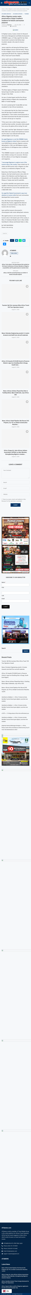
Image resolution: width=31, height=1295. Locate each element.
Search (4, 648)
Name (3, 582)
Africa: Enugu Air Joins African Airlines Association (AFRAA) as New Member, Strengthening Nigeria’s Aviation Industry (15, 1276)
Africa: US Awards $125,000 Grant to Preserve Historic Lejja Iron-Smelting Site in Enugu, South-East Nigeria (15, 675)
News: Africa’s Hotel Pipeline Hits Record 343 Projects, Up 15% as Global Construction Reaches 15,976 (15, 689)
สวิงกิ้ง (3, 713)
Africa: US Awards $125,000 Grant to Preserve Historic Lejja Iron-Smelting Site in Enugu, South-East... (15, 363)
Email (3, 598)
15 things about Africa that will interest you (18, 713)
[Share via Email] (4, 244)
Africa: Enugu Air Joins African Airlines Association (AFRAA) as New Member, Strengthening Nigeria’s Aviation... (15, 452)
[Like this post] (12, 240)
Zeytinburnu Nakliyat (7, 705)
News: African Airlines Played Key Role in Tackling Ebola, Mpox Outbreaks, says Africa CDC (15, 393)
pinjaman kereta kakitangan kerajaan (11, 725)
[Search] (29, 3)
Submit (5, 607)
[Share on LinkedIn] (16, 240)
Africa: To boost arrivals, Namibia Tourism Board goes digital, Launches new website (15, 699)
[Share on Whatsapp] (20, 240)
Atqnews (9, 25)
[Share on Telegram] (23, 240)
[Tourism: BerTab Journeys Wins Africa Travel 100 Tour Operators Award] (15, 293)
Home (3, 9)
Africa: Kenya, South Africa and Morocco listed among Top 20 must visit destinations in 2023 (15, 727)
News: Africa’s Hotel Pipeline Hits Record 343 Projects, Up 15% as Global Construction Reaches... (15, 422)
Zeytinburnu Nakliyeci (7, 697)
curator (5, 233)
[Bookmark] (27, 286)
